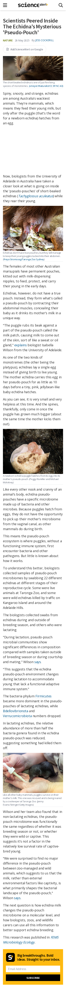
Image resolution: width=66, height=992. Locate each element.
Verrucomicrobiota (17, 716)
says (37, 662)
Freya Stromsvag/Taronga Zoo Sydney (24, 259)
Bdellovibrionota (15, 711)
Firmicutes (43, 696)
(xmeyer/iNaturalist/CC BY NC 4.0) (46, 86)
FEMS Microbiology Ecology (30, 939)
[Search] (60, 5)
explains (20, 345)
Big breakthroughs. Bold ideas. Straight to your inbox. (38, 957)
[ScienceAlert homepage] (33, 5)
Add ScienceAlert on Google (26, 49)
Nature (8, 40)
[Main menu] (6, 5)
